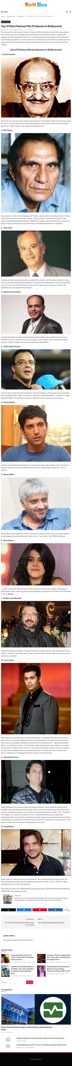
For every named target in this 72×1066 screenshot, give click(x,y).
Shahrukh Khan (39, 889)
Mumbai (10, 594)
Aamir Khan (33, 340)
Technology (9, 1032)
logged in (15, 940)
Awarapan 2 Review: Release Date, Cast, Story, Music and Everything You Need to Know (58, 957)
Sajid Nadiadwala (20, 891)
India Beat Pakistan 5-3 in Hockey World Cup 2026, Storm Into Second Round (40, 1038)
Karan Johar (44, 285)
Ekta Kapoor (62, 589)
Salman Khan (59, 879)
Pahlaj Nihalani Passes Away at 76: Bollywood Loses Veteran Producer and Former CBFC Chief (58, 969)
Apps (2, 1032)
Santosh (5, 29)
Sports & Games (21, 1041)
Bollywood (5, 21)
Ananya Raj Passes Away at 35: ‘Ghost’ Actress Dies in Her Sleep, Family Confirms (22, 957)
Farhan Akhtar (35, 465)
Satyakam (15, 962)
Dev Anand (29, 285)
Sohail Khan (5, 879)
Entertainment (29, 1047)
